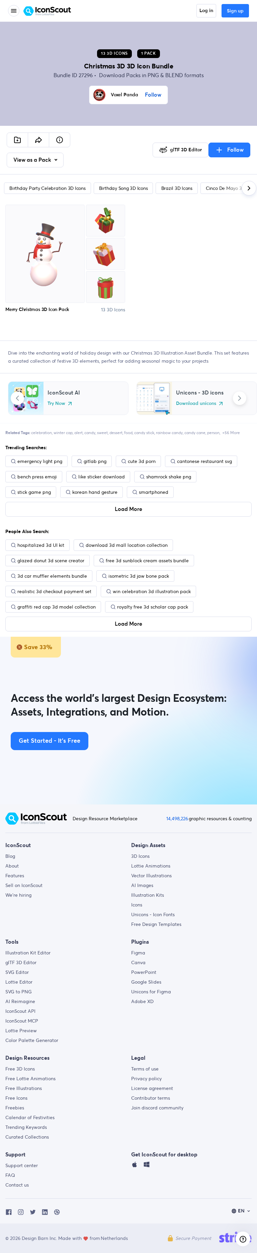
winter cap (63, 432)
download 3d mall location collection (127, 545)
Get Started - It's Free (49, 741)
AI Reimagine (20, 1001)
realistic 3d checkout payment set (54, 591)
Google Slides (146, 982)
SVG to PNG (18, 992)
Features (14, 876)
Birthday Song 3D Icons (123, 188)
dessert (115, 432)
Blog (10, 856)
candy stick (144, 432)
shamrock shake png (168, 477)
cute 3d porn (142, 461)
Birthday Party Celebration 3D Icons (47, 188)
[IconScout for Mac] (134, 1166)
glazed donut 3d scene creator (50, 561)
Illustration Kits (147, 895)
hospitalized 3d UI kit (40, 545)
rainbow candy (169, 432)
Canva (138, 962)
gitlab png (95, 461)
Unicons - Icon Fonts (153, 914)
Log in (206, 10)
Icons (136, 905)
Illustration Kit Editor (28, 953)
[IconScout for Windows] (146, 1166)
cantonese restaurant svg (204, 461)
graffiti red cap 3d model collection (56, 607)
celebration (41, 432)
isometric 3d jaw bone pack (138, 576)
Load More (128, 509)
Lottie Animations (150, 866)
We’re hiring (18, 895)
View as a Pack (33, 160)
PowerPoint (143, 972)
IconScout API (20, 1011)
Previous (17, 398)
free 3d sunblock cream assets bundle (147, 561)
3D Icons (140, 856)
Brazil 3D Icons (176, 188)
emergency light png (39, 461)
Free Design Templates (156, 924)
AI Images (142, 885)
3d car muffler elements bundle (52, 576)
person (213, 432)
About (12, 866)
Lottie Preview (21, 1031)
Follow (153, 95)
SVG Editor (17, 972)
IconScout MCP (21, 1021)
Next (239, 398)
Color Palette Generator (31, 1040)
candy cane (194, 432)
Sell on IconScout (23, 885)
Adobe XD (142, 1001)
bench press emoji (37, 477)
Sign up (235, 11)
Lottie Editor (18, 982)
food (128, 432)
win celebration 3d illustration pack (152, 591)
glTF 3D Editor (20, 962)
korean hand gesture (94, 492)
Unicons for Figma (151, 992)
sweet (102, 432)
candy (89, 432)
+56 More (231, 432)
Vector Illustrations (151, 876)
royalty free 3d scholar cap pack (152, 607)
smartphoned (153, 492)
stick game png (34, 492)
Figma (138, 953)
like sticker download (101, 477)
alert (78, 432)
